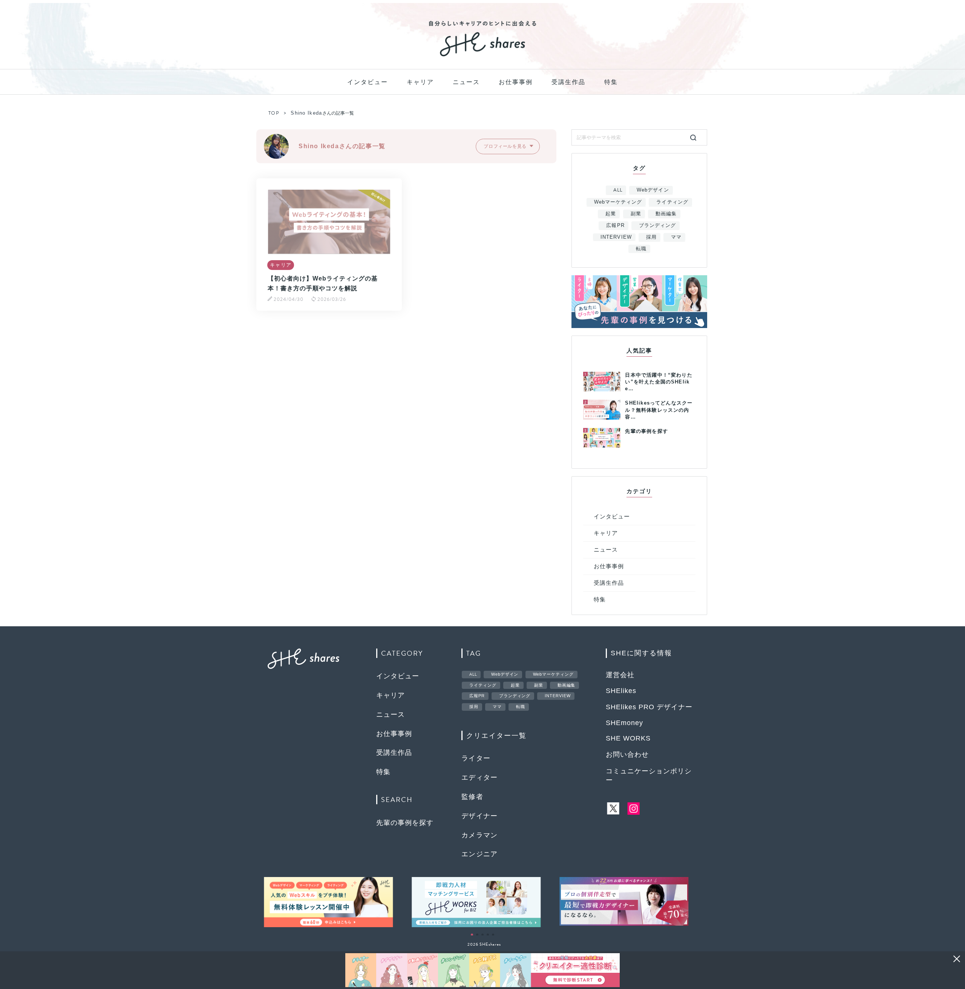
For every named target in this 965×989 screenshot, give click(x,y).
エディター (479, 777)
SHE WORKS (628, 738)
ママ (676, 237)
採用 (651, 237)
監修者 (472, 796)
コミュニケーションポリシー (649, 775)
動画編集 (666, 213)
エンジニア (479, 854)
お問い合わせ (627, 754)
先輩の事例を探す (404, 822)
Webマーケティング (618, 202)
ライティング (672, 202)
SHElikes (621, 691)
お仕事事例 (516, 82)
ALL (617, 190)
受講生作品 (568, 82)
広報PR (615, 225)
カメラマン (479, 835)
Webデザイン (653, 190)
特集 (611, 82)
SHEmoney (624, 723)
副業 (636, 213)
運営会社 (620, 675)
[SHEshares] (482, 56)
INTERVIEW (615, 237)
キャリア (420, 82)
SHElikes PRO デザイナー (649, 707)
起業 (610, 213)
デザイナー (479, 816)
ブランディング (657, 225)
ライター (476, 758)
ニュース (466, 82)
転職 (641, 248)
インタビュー (367, 82)
